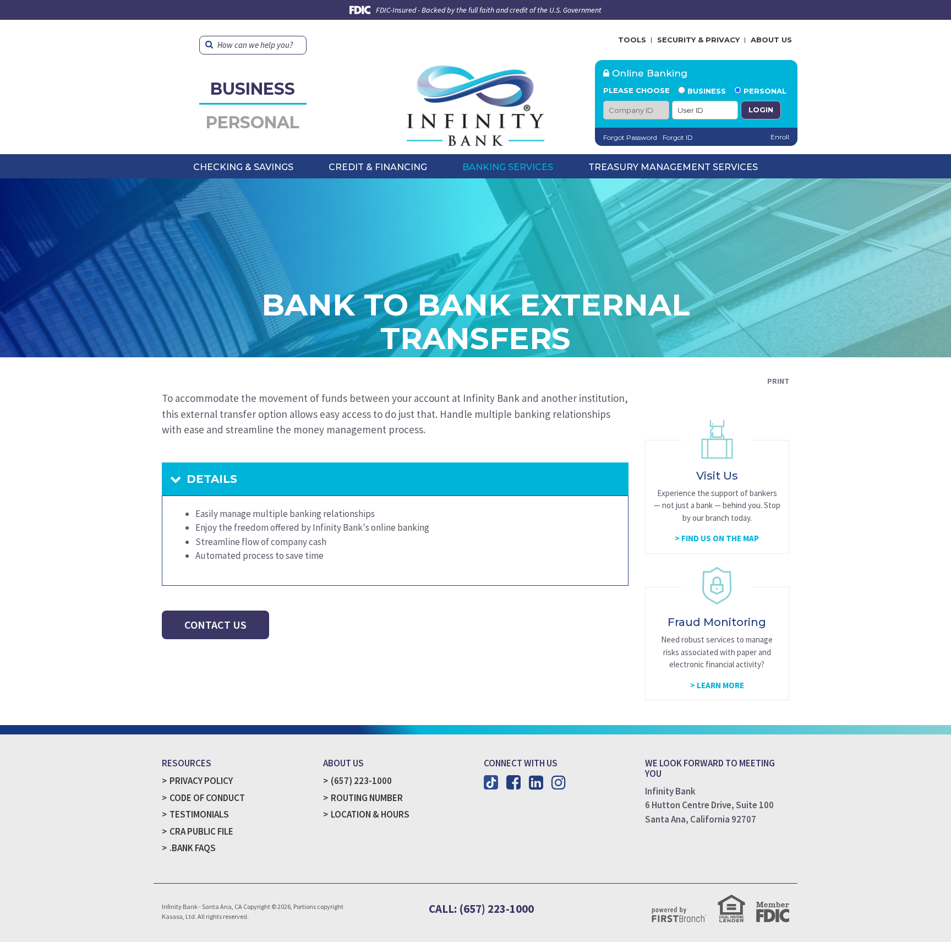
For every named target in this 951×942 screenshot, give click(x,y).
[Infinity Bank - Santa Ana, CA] (475, 102)
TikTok (491, 782)
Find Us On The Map (720, 538)
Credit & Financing (378, 167)
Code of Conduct (207, 798)
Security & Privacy (698, 39)
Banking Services (507, 167)
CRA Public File (201, 831)
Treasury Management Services (673, 167)
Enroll (779, 137)
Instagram (558, 782)
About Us (771, 39)
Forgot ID (678, 137)
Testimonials (199, 814)
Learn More (720, 685)
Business (252, 89)
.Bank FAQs (193, 848)
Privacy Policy (201, 781)
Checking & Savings (243, 167)
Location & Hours (370, 814)
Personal (252, 122)
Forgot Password (630, 137)
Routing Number (367, 798)
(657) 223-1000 (361, 781)
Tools (632, 39)
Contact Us (215, 624)
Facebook (513, 782)
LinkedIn (536, 782)
